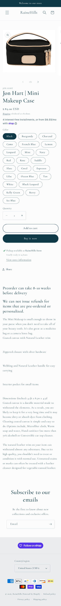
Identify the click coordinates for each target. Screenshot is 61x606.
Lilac (9, 176)
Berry (32, 192)
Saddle (38, 160)
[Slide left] (23, 81)
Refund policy (49, 594)
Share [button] (9, 269)
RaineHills (17, 594)
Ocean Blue (27, 176)
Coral (24, 168)
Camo (10, 144)
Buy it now (30, 238)
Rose (22, 160)
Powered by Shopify (31, 594)
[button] (7, 12)
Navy (42, 152)
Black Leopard (30, 184)
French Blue (29, 144)
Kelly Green (13, 192)
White (10, 184)
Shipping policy (40, 599)
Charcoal (47, 136)
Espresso (41, 168)
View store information (18, 259)
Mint (27, 152)
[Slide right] (38, 81)
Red (9, 160)
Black (10, 136)
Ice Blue (11, 200)
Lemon (49, 144)
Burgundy (27, 136)
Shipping (6, 114)
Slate (9, 168)
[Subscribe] (50, 524)
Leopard (11, 152)
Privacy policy (24, 599)
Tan (45, 176)
